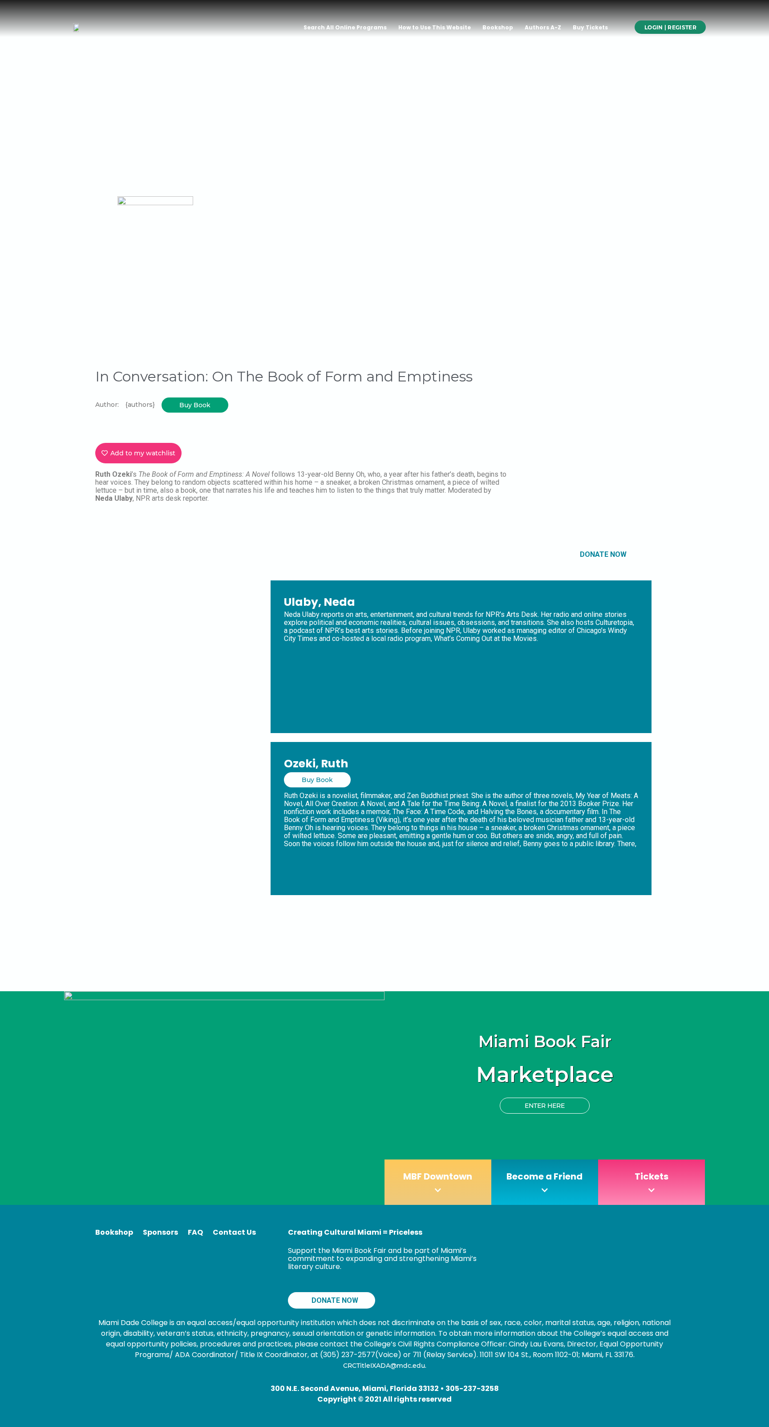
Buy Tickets (590, 27)
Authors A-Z (543, 27)
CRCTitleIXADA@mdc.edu (384, 1366)
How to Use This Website (434, 27)
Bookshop (497, 27)
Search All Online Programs (345, 27)
